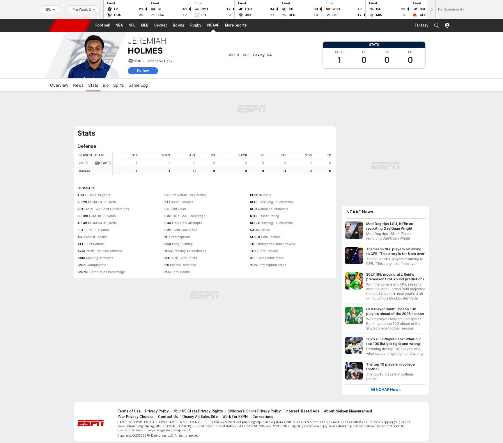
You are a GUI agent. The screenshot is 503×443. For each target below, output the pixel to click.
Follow (143, 70)
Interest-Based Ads (302, 411)
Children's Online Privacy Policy (254, 411)
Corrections (262, 417)
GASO (106, 163)
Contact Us (168, 417)
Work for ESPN (235, 417)
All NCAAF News (386, 389)
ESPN (70, 25)
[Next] (431, 9)
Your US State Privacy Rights (198, 411)
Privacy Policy (157, 411)
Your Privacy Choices (135, 417)
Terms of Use (129, 411)
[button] (436, 25)
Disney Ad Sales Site (200, 417)
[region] (222, 163)
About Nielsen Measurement (348, 411)
